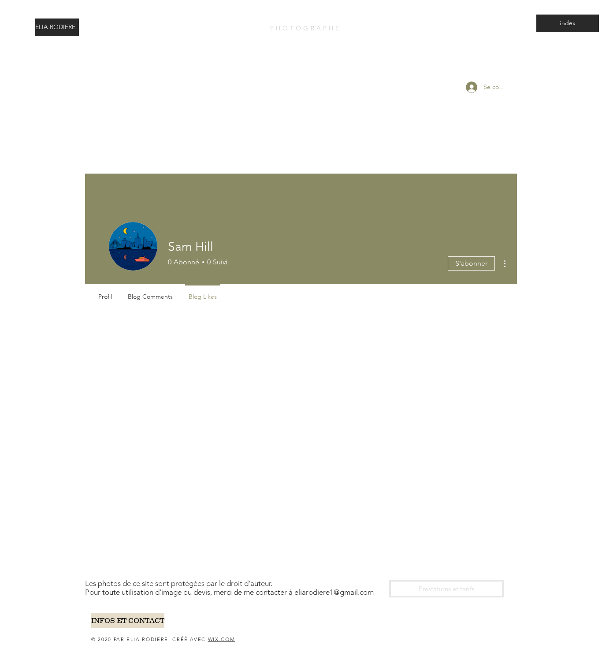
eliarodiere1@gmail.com (334, 592)
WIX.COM (221, 639)
